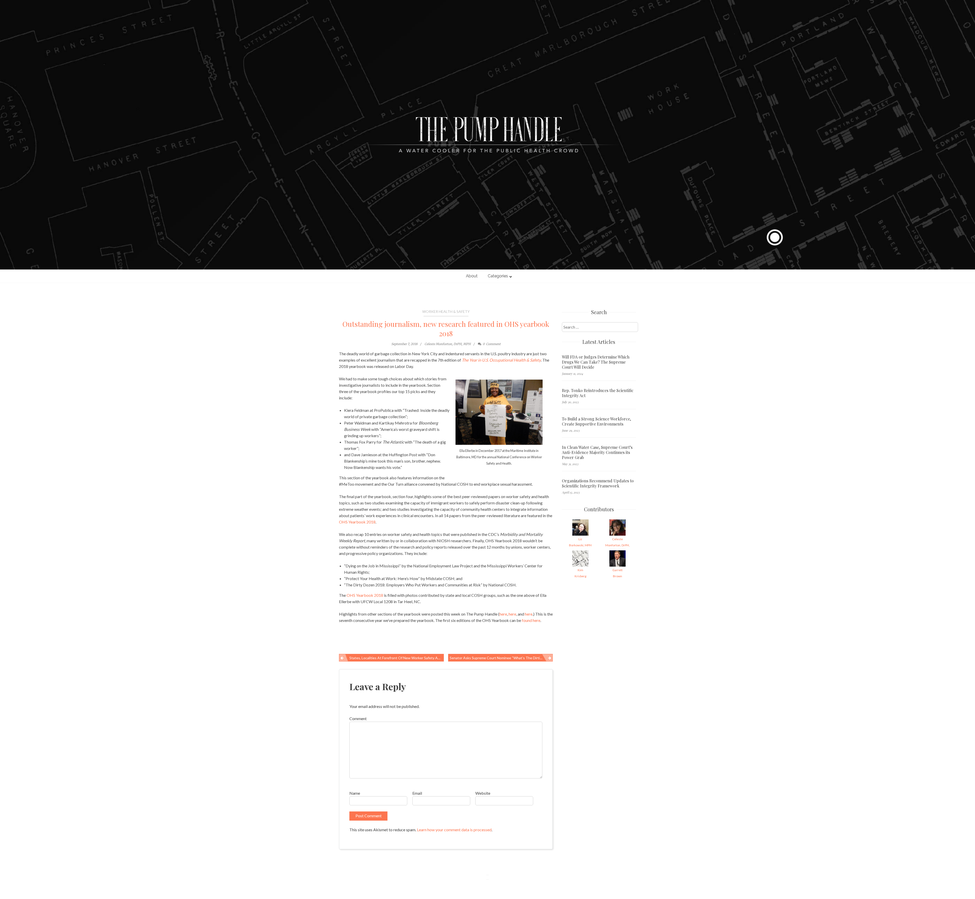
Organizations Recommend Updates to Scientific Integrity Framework (598, 483)
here (503, 614)
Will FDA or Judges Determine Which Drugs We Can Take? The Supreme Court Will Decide (595, 362)
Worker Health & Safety (446, 311)
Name (354, 793)
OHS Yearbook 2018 (357, 521)
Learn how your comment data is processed (454, 829)
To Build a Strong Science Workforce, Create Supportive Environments (596, 421)
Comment (358, 718)
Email (417, 793)
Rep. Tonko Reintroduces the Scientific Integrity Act (597, 393)
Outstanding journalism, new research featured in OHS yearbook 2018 (446, 328)
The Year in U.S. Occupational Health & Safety (501, 360)
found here (531, 620)
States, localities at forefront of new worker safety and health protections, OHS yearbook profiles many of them (396, 658)
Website (482, 793)
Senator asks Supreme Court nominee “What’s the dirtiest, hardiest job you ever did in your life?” (501, 658)
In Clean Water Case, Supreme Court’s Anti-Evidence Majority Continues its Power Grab (597, 452)
